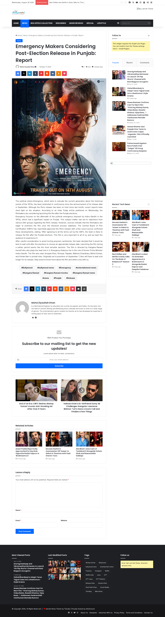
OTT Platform (100, 579)
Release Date (90, 583)
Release (71, 278)
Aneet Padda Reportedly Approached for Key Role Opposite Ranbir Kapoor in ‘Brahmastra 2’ (27, 452)
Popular (115, 62)
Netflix (107, 571)
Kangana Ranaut (31, 273)
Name (18, 510)
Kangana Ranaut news (84, 273)
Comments (144, 62)
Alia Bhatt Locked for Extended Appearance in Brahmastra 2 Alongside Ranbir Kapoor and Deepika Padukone (140, 262)
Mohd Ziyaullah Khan (27, 67)
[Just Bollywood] (18, 12)
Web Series (61, 23)
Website (64, 520)
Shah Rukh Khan (91, 587)
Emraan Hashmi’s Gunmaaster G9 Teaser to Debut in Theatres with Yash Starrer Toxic (58, 452)
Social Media (104, 587)
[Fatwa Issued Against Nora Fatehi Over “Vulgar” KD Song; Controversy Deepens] (119, 146)
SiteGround (90, 609)
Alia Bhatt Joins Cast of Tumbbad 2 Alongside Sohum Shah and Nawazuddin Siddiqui (89, 452)
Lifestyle (101, 23)
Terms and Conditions (134, 613)
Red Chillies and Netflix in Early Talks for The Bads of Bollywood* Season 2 (77, 2)
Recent (129, 62)
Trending (89, 591)
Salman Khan (102, 583)
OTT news (89, 579)
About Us (84, 613)
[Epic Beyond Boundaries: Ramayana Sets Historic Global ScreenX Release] (53, 577)
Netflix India (90, 575)
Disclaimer (93, 613)
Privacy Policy (119, 613)
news (46, 278)
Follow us (125, 555)
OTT (105, 575)
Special (90, 23)
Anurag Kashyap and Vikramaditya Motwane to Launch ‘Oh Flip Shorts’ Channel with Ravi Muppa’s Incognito (137, 76)
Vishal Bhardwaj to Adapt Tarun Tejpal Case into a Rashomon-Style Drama (138, 92)
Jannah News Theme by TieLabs (58, 609)
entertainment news (86, 267)
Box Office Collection (41, 23)
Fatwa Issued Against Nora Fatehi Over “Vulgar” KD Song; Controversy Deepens (137, 147)
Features (89, 571)
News (24, 23)
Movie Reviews (76, 23)
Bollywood (27, 267)
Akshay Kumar (90, 563)
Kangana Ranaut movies (56, 273)
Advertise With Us (105, 613)
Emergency (65, 267)
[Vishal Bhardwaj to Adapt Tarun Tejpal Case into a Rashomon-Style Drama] (119, 91)
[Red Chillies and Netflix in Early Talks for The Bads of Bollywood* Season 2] (121, 247)
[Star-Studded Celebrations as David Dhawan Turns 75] (75, 577)
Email (18, 520)
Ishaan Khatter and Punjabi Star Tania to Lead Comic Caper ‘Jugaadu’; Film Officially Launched (138, 131)
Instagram (98, 571)
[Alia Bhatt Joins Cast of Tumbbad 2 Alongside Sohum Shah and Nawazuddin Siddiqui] (89, 439)
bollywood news (46, 267)
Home (16, 23)
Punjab (58, 278)
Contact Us (148, 613)
